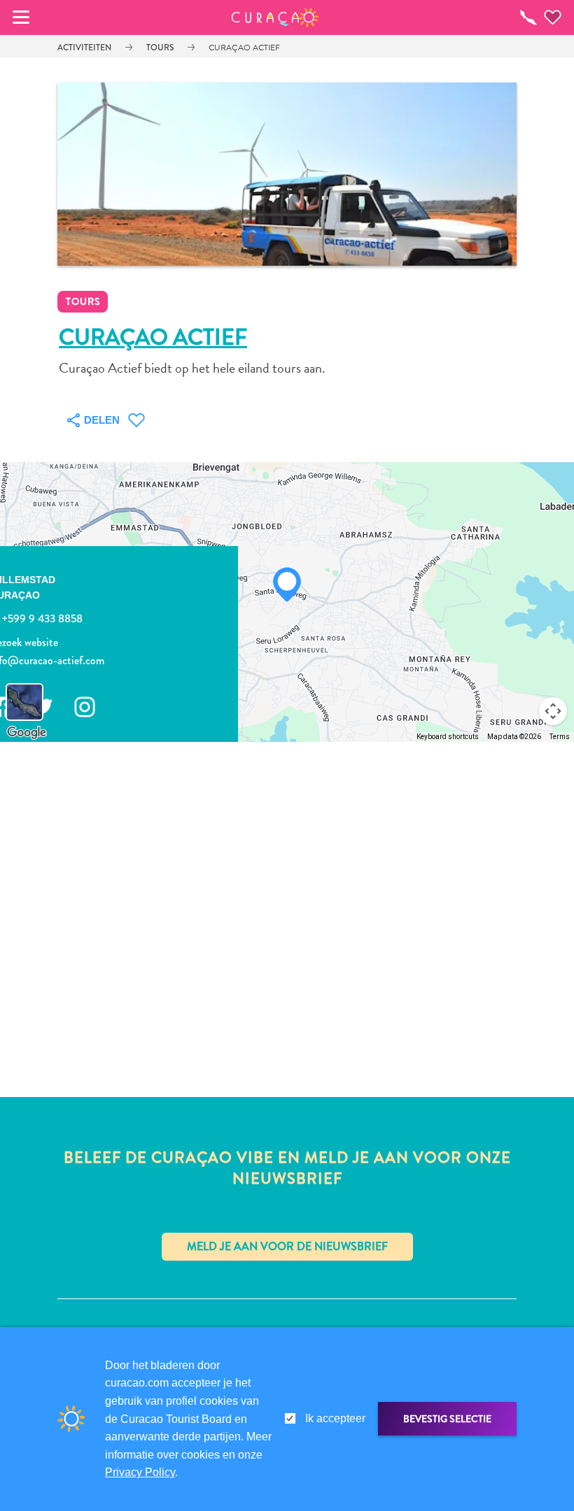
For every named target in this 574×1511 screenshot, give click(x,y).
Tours (160, 47)
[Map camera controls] (553, 711)
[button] (275, 17)
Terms (560, 736)
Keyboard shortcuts (447, 736)
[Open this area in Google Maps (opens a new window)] (27, 733)
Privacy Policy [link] (140, 1472)
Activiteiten (84, 47)
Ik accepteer (335, 1418)
